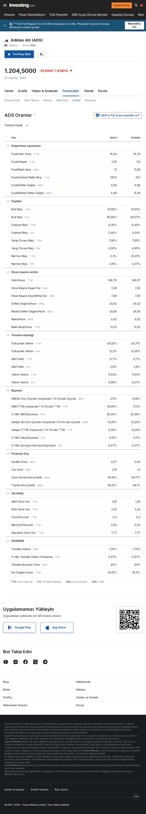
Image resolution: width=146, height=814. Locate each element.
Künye (80, 705)
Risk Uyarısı (61, 789)
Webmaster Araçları (15, 705)
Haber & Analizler (45, 91)
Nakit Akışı (62, 100)
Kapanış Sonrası (123, 14)
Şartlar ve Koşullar (14, 789)
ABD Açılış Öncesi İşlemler (90, 14)
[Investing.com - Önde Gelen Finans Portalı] (22, 5)
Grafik (22, 91)
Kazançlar (90, 100)
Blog (6, 681)
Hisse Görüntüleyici (32, 14)
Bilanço (48, 100)
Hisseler (9, 14)
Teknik (89, 91)
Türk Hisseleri (58, 14)
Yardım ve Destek (87, 697)
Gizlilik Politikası (39, 789)
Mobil (6, 689)
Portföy (7, 697)
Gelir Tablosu (31, 100)
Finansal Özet (12, 100)
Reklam (80, 689)
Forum (102, 91)
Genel (9, 91)
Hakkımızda (83, 681)
